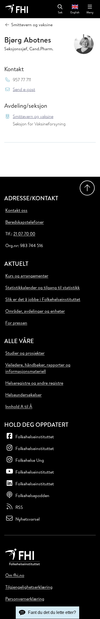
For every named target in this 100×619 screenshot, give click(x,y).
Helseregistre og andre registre (34, 383)
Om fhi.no (14, 575)
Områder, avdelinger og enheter (35, 311)
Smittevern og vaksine (33, 116)
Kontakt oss (16, 210)
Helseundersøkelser (23, 395)
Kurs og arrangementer (26, 276)
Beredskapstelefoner (24, 222)
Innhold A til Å (18, 406)
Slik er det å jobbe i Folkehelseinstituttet (42, 299)
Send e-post (24, 89)
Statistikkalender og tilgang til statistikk (42, 287)
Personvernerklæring (24, 599)
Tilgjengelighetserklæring (29, 587)
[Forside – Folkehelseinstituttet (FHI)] (16, 9)
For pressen (16, 323)
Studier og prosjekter (25, 353)
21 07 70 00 (24, 234)
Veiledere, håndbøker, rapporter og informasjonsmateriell (37, 368)
